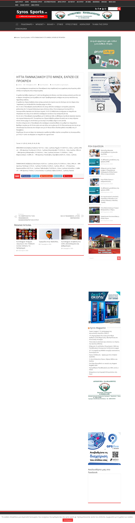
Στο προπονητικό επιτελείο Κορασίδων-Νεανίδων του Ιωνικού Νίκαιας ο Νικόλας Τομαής (109, 199)
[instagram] (105, 8)
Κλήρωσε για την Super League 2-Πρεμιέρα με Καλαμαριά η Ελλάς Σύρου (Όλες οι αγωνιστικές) (109, 171)
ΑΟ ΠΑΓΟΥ (71, 2)
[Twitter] (100, 8)
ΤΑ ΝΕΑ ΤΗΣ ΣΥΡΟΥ (100, 24)
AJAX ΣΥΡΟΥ (19, 2)
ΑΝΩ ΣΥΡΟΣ (35, 5)
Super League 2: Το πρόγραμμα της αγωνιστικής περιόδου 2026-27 (100, 332)
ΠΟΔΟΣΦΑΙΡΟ (26, 24)
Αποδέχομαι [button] (68, 520)
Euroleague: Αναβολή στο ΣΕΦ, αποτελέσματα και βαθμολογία (71, 244)
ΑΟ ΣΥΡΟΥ (80, 2)
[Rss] (96, 8)
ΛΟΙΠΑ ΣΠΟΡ (85, 24)
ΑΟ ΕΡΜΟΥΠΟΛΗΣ (50, 2)
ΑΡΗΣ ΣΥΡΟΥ (62, 2)
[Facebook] (98, 8)
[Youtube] (103, 8)
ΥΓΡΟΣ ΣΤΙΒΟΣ (71, 24)
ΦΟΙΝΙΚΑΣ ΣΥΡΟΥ (36, 2)
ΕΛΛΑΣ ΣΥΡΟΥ (24, 5)
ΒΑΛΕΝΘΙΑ (96, 2)
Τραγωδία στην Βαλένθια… (49, 242)
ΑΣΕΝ (27, 2)
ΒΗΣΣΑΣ (104, 2)
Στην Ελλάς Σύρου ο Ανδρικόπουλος (107, 180)
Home (18, 37)
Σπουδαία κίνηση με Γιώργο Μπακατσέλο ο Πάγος (110, 209)
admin (20, 84)
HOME (17, 24)
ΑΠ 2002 (88, 2)
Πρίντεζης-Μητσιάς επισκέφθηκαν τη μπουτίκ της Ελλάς (109, 152)
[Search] (119, 8)
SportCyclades (25, 37)
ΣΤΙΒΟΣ (60, 24)
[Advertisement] (49, 56)
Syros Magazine (98, 327)
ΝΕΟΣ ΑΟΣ (112, 2)
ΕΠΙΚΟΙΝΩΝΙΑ (21, 29)
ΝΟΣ (16, 5)
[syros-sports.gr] (31, 13)
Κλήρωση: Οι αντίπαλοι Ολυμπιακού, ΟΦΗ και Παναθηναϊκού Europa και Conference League (104, 347)
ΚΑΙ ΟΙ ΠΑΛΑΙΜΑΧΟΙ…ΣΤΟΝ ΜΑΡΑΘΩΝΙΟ (70, 216)
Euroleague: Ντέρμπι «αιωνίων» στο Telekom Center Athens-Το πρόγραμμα (25, 245)
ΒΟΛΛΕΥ (50, 24)
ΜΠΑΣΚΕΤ (40, 24)
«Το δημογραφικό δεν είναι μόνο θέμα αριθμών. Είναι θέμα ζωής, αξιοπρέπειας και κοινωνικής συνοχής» (103, 337)
